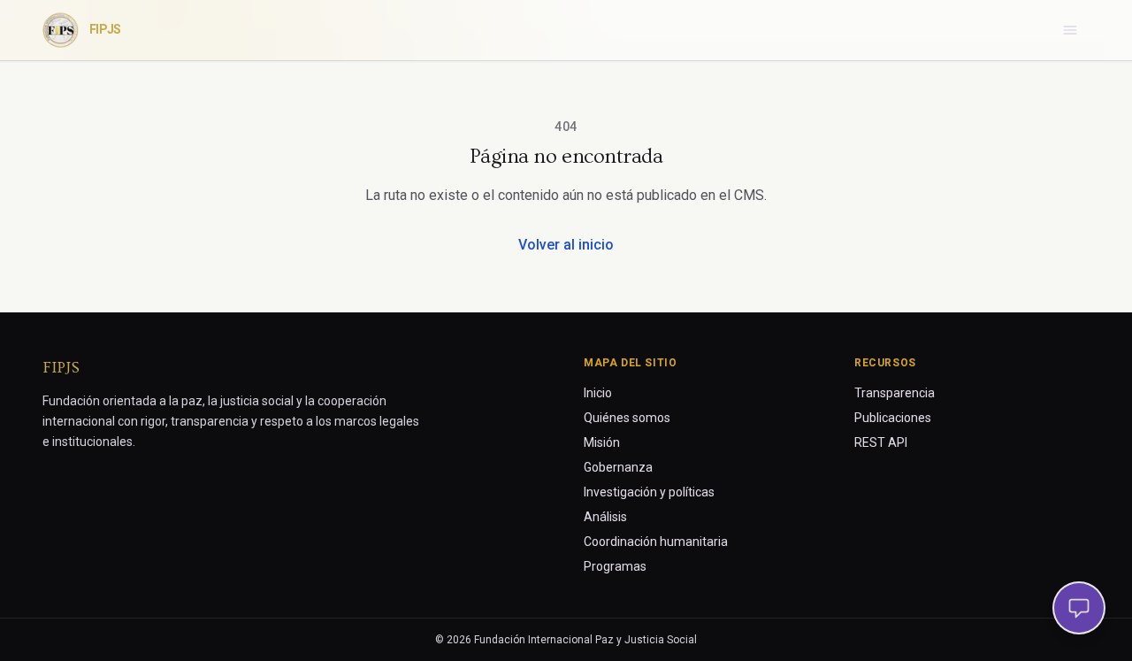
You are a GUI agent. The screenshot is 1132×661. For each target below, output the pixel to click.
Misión (602, 442)
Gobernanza (618, 467)
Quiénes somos (627, 418)
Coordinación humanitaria (656, 541)
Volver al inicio (566, 244)
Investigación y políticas (649, 492)
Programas (615, 566)
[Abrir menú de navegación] (1070, 30)
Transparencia (894, 393)
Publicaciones (892, 418)
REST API (880, 442)
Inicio (598, 393)
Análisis (605, 517)
